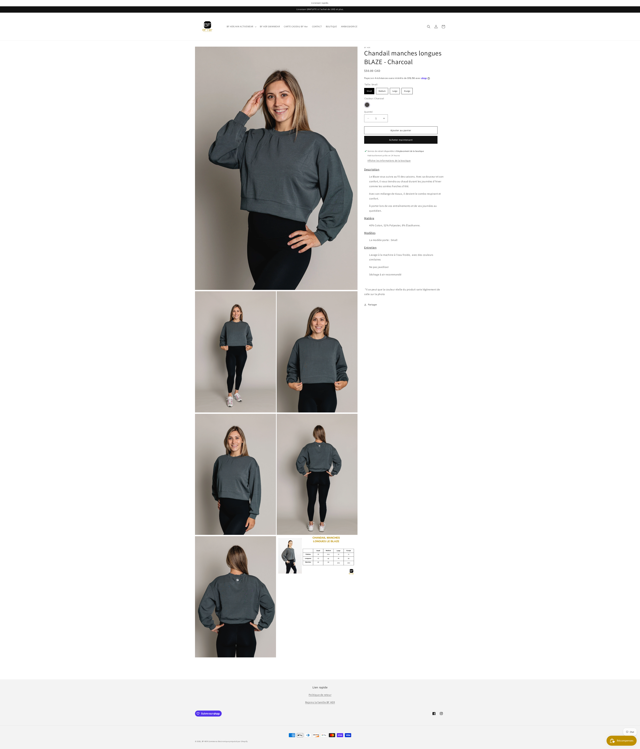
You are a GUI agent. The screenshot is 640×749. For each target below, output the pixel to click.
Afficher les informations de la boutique (389, 160)
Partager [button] (372, 304)
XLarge (407, 90)
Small (369, 90)
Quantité (368, 111)
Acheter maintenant (401, 139)
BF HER (205, 741)
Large (395, 90)
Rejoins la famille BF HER (320, 702)
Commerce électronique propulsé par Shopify (228, 741)
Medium (382, 90)
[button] (241, 26)
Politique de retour (320, 695)
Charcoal (367, 105)
